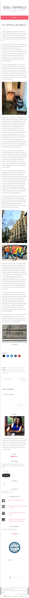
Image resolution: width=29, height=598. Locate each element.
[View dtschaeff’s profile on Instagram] (15, 456)
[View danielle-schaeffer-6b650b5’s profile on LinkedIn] (17, 456)
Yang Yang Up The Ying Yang (23, 379)
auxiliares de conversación (12, 367)
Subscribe (14, 461)
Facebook (14, 534)
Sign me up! (6, 475)
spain (23, 367)
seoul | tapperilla (14, 7)
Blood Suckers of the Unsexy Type (16, 500)
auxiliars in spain (9, 371)
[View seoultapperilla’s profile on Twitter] (13, 456)
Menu (15, 17)
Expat (24, 371)
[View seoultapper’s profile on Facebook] (11, 456)
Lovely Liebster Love (7, 379)
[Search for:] (14, 484)
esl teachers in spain (18, 371)
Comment (20, 405)
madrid (20, 367)
